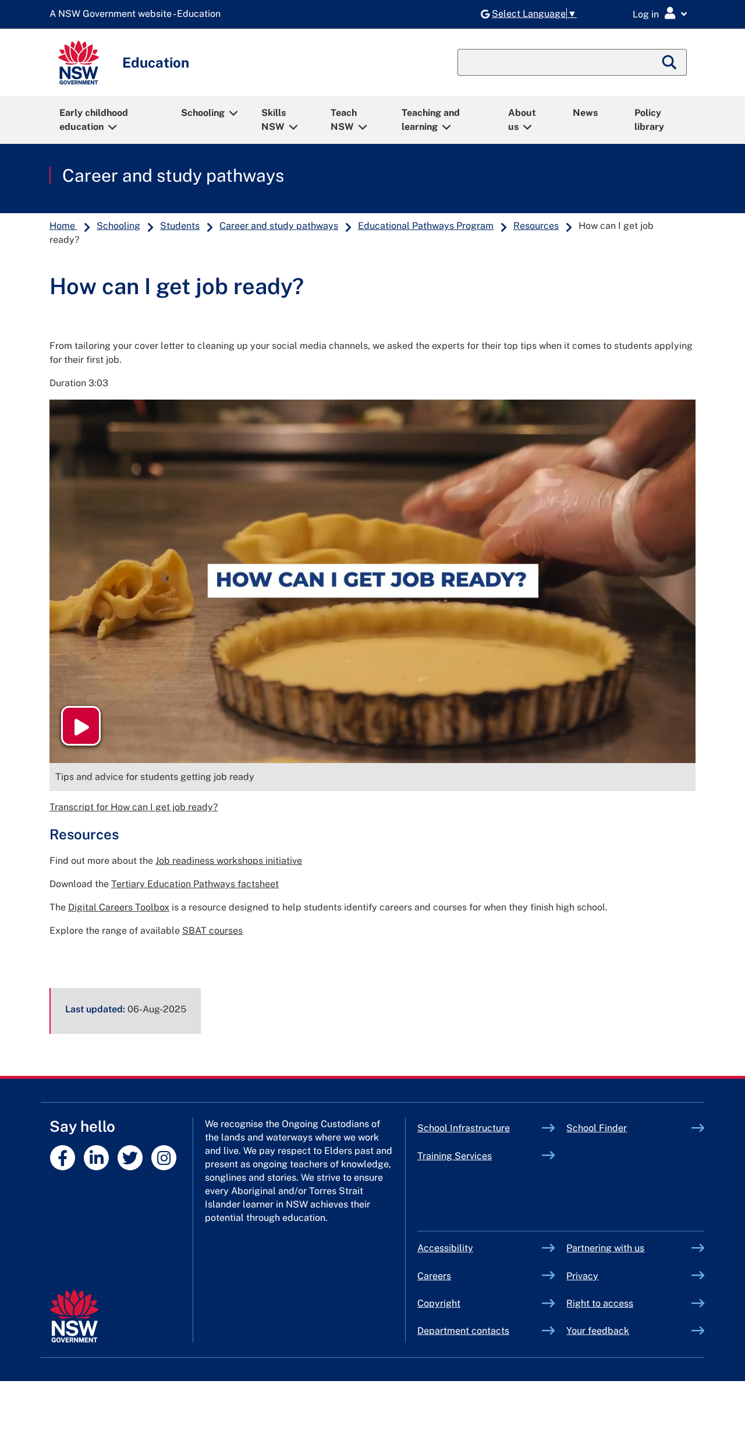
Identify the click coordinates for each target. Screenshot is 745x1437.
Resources (536, 225)
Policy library (649, 119)
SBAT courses (212, 930)
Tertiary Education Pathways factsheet (195, 883)
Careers (434, 1275)
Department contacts (463, 1330)
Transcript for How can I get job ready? (133, 807)
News (585, 112)
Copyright (438, 1303)
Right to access (599, 1303)
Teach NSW (344, 119)
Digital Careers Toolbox (118, 907)
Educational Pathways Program (426, 225)
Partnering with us (605, 1248)
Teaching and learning (431, 119)
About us (522, 119)
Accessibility (445, 1248)
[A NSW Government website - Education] (137, 14)
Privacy (582, 1275)
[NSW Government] (74, 1316)
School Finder (596, 1128)
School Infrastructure (479, 1128)
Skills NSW (273, 119)
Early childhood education (93, 119)
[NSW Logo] (78, 62)
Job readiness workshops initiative (228, 860)
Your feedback (597, 1330)
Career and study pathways (173, 175)
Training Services (479, 1155)
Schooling (203, 112)
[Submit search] (670, 62)
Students (180, 225)
